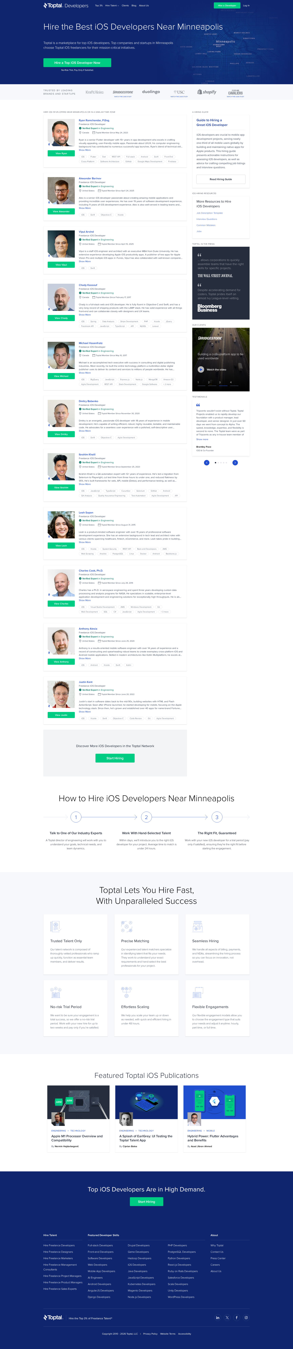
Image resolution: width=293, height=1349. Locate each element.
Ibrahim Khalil (87, 454)
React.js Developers (179, 1264)
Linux (131, 553)
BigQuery (95, 379)
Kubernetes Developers (141, 1284)
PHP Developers (177, 1245)
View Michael (61, 376)
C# (115, 611)
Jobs (199, 231)
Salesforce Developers (181, 1277)
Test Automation (138, 495)
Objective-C (106, 214)
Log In (246, 5)
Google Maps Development (150, 161)
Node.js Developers (139, 1297)
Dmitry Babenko (88, 401)
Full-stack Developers (100, 1245)
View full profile (61, 132)
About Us (144, 5)
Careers (215, 1264)
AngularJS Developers (101, 1290)
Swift (156, 156)
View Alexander (61, 211)
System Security (110, 548)
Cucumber (125, 490)
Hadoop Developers (139, 1258)
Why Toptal (217, 1245)
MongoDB (153, 379)
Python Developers (179, 1258)
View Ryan (61, 153)
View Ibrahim (61, 487)
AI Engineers (95, 1277)
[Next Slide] (235, 462)
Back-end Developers (147, 548)
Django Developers (99, 1297)
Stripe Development (129, 321)
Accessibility (184, 1333)
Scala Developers (178, 1284)
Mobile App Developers (101, 1271)
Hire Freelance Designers (58, 1252)
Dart (104, 156)
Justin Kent (85, 682)
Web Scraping (87, 553)
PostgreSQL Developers (182, 1252)
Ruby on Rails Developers (183, 1271)
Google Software (149, 384)
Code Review (136, 718)
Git (158, 606)
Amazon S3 (168, 379)
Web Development (89, 611)
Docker (143, 553)
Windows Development (141, 606)
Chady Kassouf (88, 285)
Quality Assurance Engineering (111, 495)
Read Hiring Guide (221, 179)
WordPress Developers (181, 1297)
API (132, 326)
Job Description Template (210, 213)
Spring (93, 321)
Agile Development (89, 384)
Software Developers (100, 1258)
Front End (168, 156)
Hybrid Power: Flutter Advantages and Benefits (213, 1138)
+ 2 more (167, 384)
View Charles (61, 603)
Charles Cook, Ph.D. (91, 571)
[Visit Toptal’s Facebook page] (236, 1317)
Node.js (139, 379)
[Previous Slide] (206, 462)
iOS (82, 156)
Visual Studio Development (102, 606)
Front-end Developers (100, 1252)
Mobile (211, 1130)
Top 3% (99, 5)
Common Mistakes (206, 225)
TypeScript (120, 326)
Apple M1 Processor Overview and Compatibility (77, 1138)
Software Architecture (109, 161)
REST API (116, 156)
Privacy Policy (150, 1333)
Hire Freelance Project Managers (62, 1276)
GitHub (128, 161)
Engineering (58, 1130)
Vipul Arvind (86, 232)
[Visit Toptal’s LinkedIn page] (217, 1317)
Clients (125, 5)
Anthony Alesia (88, 629)
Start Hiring (115, 758)
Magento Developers (140, 1290)
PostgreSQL (118, 553)
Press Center (218, 1258)
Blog (134, 5)
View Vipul (61, 264)
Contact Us (217, 1252)
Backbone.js (171, 553)
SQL (106, 611)
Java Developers (137, 1271)
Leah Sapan (86, 512)
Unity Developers (178, 1290)
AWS (165, 548)
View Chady (61, 318)
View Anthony (61, 661)
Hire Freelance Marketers (58, 1258)
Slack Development (127, 384)
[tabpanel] (221, 429)
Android (144, 156)
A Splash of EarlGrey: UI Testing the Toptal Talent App (145, 1138)
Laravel (155, 326)
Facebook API (87, 326)
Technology (78, 1130)
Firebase (172, 161)
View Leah (61, 545)
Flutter (93, 156)
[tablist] (221, 462)
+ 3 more (165, 611)
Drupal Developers (139, 1245)
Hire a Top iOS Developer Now (77, 62)
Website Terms (167, 1333)
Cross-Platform (87, 161)
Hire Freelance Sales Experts (60, 1289)
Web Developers (97, 1264)
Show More (85, 150)
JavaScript (104, 326)
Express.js (125, 379)
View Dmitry (61, 434)
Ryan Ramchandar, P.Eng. (94, 120)
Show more (202, 439)
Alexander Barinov (90, 178)
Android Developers (99, 1284)
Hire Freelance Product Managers (62, 1282)
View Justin (61, 715)
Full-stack (130, 156)
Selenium (140, 490)
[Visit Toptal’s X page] (227, 1317)
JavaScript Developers (141, 1277)
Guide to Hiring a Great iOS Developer (212, 122)
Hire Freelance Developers (59, 1245)
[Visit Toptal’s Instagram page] (246, 1317)
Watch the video (216, 370)
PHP (146, 321)
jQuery (169, 321)
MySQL (143, 326)
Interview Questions (207, 219)
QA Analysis (86, 495)
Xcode (121, 214)
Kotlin (128, 665)
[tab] (215, 462)
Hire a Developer (227, 5)
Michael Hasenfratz (91, 343)
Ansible (103, 553)
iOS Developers (137, 1264)
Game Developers (138, 1252)
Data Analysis (108, 321)
